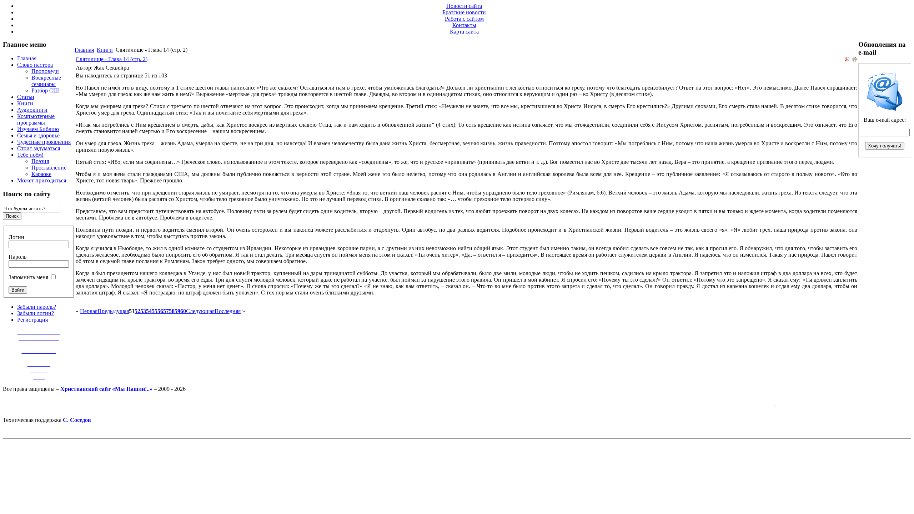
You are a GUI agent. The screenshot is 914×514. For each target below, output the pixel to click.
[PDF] (847, 60)
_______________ (38, 332)
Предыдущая (113, 311)
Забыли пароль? (36, 307)
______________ (39, 338)
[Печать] (854, 60)
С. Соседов (77, 420)
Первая (88, 311)
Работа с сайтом (464, 19)
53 (143, 311)
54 (149, 311)
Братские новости (464, 12)
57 (166, 311)
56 (160, 311)
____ (39, 377)
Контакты (464, 25)
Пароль (17, 257)
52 (137, 311)
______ (38, 370)
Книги (105, 50)
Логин (16, 237)
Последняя (228, 311)
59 (177, 311)
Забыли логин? (35, 313)
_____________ (38, 345)
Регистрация (32, 320)
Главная (84, 50)
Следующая (200, 311)
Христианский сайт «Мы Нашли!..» (106, 389)
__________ (39, 357)
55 (154, 311)
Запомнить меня (28, 277)
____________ (39, 351)
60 (183, 311)
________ (38, 364)
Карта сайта (464, 32)
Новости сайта (464, 6)
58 (172, 311)
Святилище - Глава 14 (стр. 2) (111, 59)
